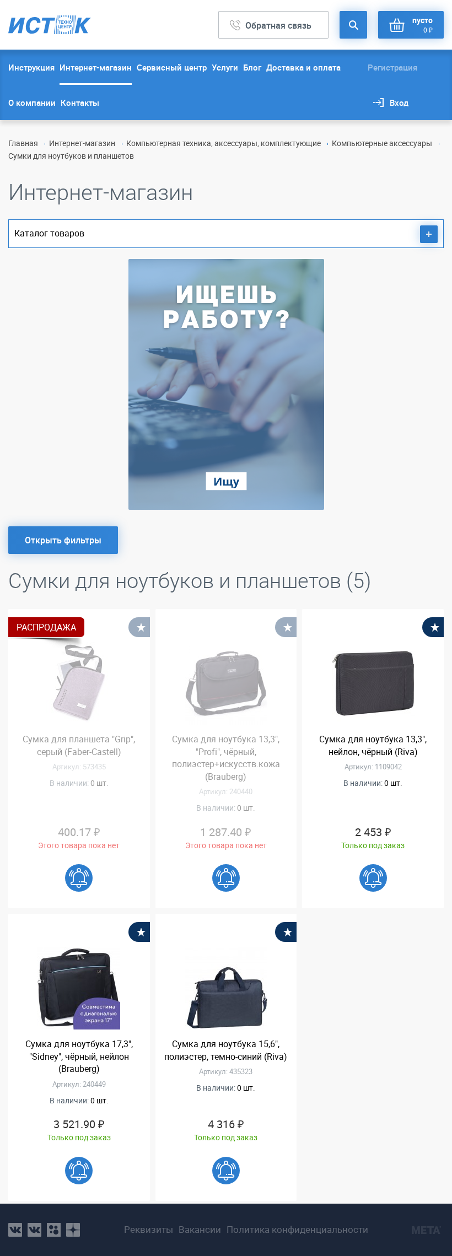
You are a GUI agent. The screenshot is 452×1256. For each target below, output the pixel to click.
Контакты (80, 102)
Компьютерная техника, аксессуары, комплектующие (223, 143)
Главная (23, 143)
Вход (399, 102)
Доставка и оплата (303, 67)
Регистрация (392, 67)
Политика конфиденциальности (297, 1229)
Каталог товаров (49, 233)
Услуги (225, 67)
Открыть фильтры (63, 540)
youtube (73, 1230)
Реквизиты (148, 1229)
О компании (32, 102)
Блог (252, 67)
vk (15, 1230)
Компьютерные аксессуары (382, 143)
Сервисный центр (172, 67)
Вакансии (200, 1229)
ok (54, 1230)
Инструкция (31, 67)
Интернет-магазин (96, 67)
